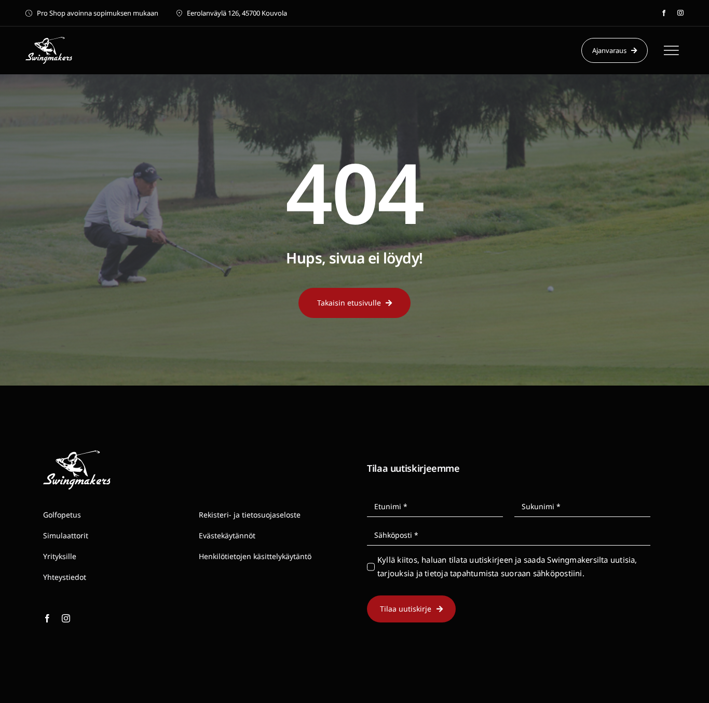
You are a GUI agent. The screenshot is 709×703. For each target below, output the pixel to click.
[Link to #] (671, 50)
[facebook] (664, 13)
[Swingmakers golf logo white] (48, 40)
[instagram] (680, 13)
